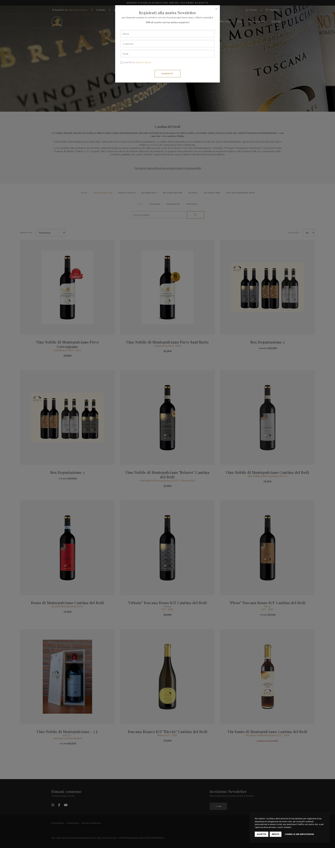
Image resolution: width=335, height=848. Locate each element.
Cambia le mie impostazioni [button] (299, 834)
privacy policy (144, 62)
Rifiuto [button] (275, 834)
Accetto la (138, 62)
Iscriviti (167, 73)
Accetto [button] (261, 834)
